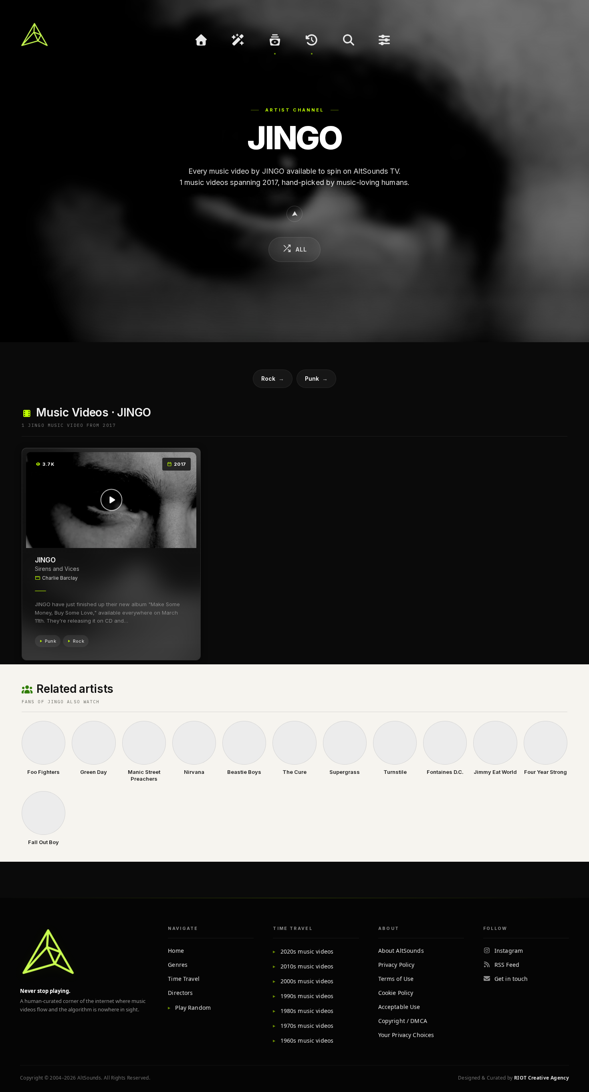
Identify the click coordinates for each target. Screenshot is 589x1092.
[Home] (201, 40)
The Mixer (385, 40)
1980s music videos (306, 1011)
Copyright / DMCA (402, 1021)
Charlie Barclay (60, 578)
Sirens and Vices (57, 568)
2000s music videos (306, 981)
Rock (272, 378)
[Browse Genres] (275, 40)
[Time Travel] (312, 40)
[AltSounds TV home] (48, 952)
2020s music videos (306, 951)
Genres (178, 964)
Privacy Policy (396, 964)
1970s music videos (306, 1025)
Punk (316, 378)
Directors (180, 993)
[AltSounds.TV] (34, 34)
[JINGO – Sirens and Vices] (111, 500)
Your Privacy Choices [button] (406, 1035)
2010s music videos (306, 966)
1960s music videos (306, 1040)
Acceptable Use (399, 1007)
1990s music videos (306, 996)
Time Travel (184, 978)
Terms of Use (396, 978)
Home (176, 950)
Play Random (193, 1007)
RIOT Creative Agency (541, 1077)
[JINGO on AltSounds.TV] (294, 214)
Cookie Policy (396, 993)
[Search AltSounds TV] (348, 40)
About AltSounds (401, 950)
